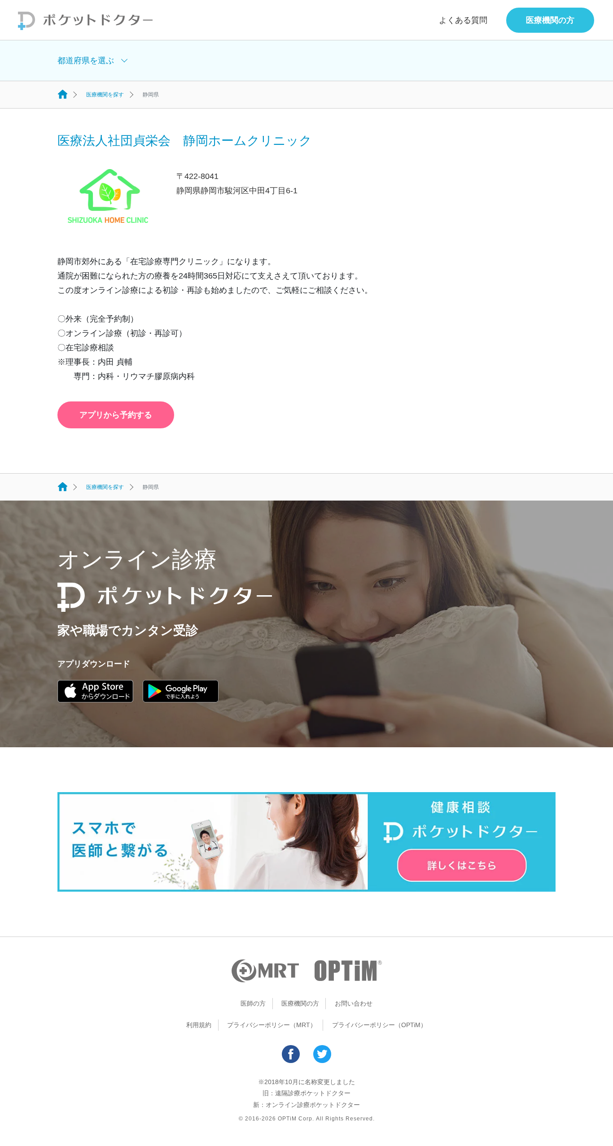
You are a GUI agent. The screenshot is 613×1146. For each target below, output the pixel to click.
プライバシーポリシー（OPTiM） (379, 1024)
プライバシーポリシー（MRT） (271, 1024)
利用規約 (198, 1024)
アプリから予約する (115, 414)
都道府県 (85, 60)
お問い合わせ (353, 1003)
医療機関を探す (105, 95)
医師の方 (253, 1003)
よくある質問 (463, 20)
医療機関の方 (550, 20)
